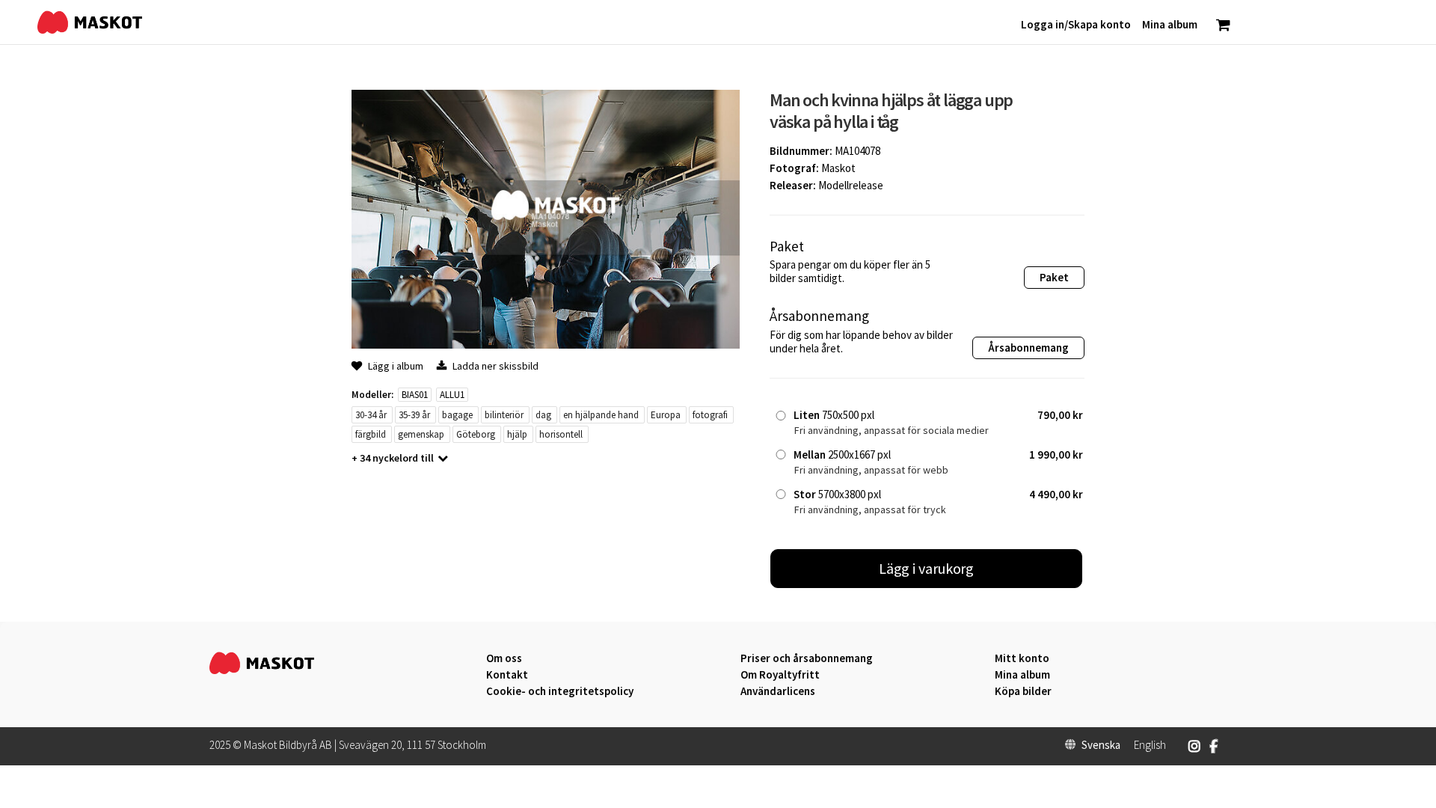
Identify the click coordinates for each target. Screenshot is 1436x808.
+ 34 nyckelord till (393, 458)
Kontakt (507, 675)
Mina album (1022, 675)
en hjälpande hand (601, 414)
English (1150, 745)
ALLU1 (452, 394)
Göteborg (475, 434)
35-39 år (414, 414)
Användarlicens (777, 691)
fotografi (710, 414)
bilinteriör (504, 414)
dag (543, 414)
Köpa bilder (1023, 691)
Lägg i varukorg (927, 568)
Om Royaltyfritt (780, 675)
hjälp (517, 434)
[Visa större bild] (546, 344)
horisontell (561, 434)
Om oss (504, 658)
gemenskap (421, 434)
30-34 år (371, 414)
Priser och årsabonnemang (806, 658)
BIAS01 (415, 394)
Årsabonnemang (1028, 347)
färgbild (370, 434)
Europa (666, 414)
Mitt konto (1022, 658)
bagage (457, 414)
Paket (1054, 277)
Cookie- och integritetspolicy (559, 691)
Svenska (1100, 745)
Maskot (838, 168)
